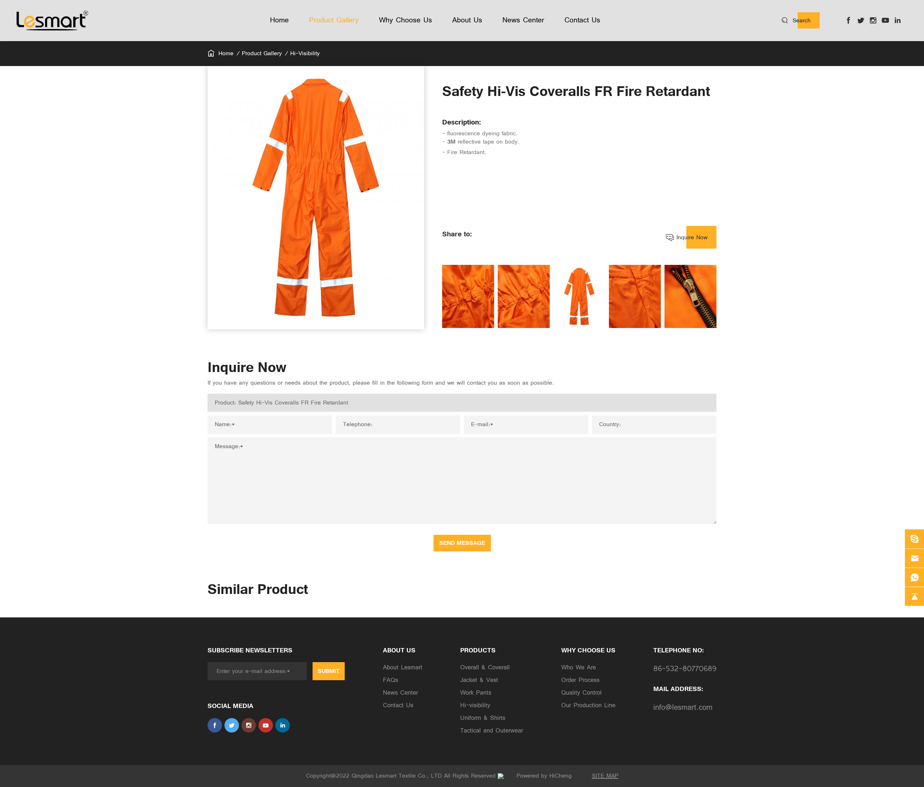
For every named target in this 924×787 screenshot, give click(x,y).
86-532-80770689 (684, 669)
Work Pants (475, 692)
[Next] (711, 296)
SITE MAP (605, 775)
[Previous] (447, 296)
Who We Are (578, 667)
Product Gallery (262, 53)
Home (226, 53)
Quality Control (581, 692)
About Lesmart (402, 667)
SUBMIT (329, 671)
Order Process (580, 680)
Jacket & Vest (479, 680)
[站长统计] (501, 775)
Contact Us (398, 705)
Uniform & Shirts (482, 718)
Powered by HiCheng (544, 776)
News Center (400, 692)
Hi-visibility (305, 53)
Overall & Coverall (485, 667)
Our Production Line (588, 705)
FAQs (390, 680)
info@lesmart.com (682, 707)
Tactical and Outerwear (491, 730)
